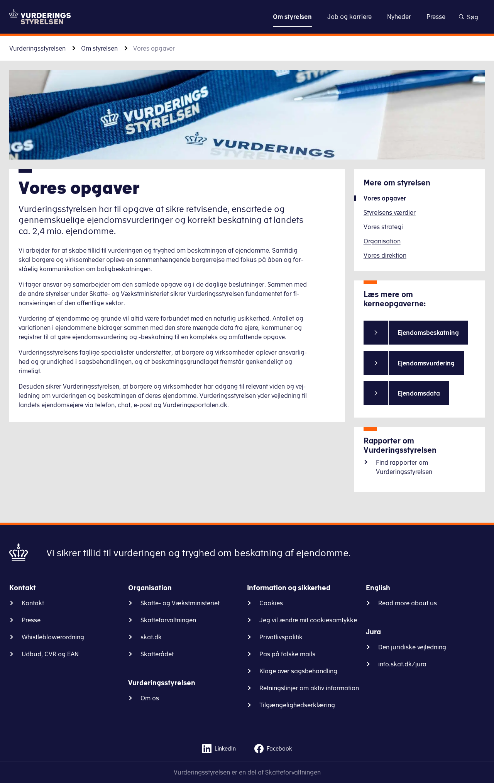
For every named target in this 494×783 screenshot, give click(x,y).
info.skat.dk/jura (402, 664)
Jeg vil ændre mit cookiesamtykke (308, 620)
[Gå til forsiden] (40, 16)
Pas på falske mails (287, 654)
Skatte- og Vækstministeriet (180, 603)
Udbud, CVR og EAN (50, 654)
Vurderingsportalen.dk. (196, 404)
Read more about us (407, 603)
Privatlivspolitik (281, 637)
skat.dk (151, 637)
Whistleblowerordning (53, 637)
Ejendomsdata (419, 393)
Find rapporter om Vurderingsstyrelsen (404, 467)
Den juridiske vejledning (412, 647)
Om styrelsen (99, 48)
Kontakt (33, 603)
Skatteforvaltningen (168, 620)
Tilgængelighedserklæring (297, 704)
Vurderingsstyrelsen (37, 48)
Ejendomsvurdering (426, 363)
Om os (149, 698)
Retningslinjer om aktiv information (309, 687)
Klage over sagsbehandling (298, 671)
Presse (31, 620)
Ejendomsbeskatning (428, 332)
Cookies (271, 603)
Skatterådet (157, 654)
